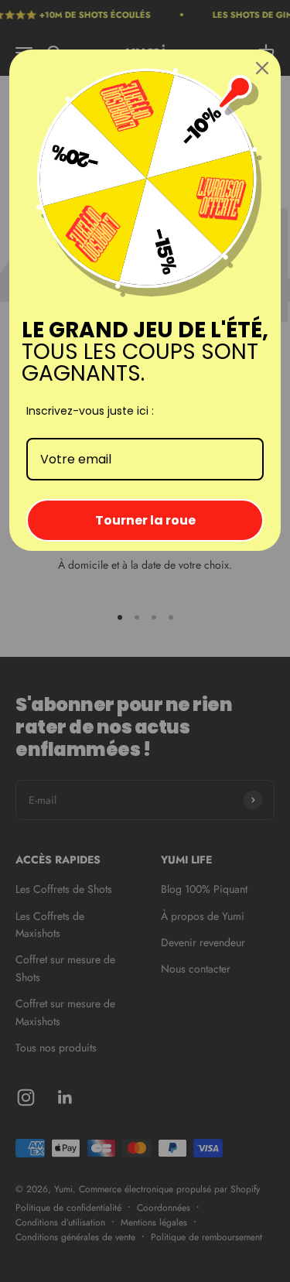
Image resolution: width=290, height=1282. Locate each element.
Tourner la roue (145, 520)
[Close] (262, 68)
